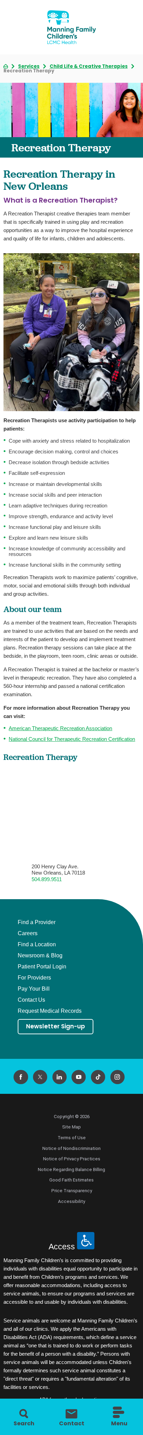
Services (29, 66)
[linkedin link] (59, 1077)
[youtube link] (79, 1077)
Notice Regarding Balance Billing (71, 1169)
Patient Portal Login (42, 966)
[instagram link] (117, 1077)
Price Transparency (71, 1190)
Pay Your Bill (34, 989)
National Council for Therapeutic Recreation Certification (72, 739)
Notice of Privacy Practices (71, 1158)
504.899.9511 (47, 879)
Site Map (71, 1127)
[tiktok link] (98, 1077)
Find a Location (37, 944)
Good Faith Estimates (71, 1179)
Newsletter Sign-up (55, 1026)
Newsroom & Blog (40, 955)
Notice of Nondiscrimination (71, 1148)
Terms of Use (72, 1137)
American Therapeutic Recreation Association (60, 728)
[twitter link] (40, 1077)
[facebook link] (21, 1077)
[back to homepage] (5, 66)
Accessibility (71, 1201)
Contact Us (31, 1000)
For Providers (34, 978)
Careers (27, 933)
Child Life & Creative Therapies (89, 66)
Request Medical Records (50, 1011)
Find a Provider (37, 922)
